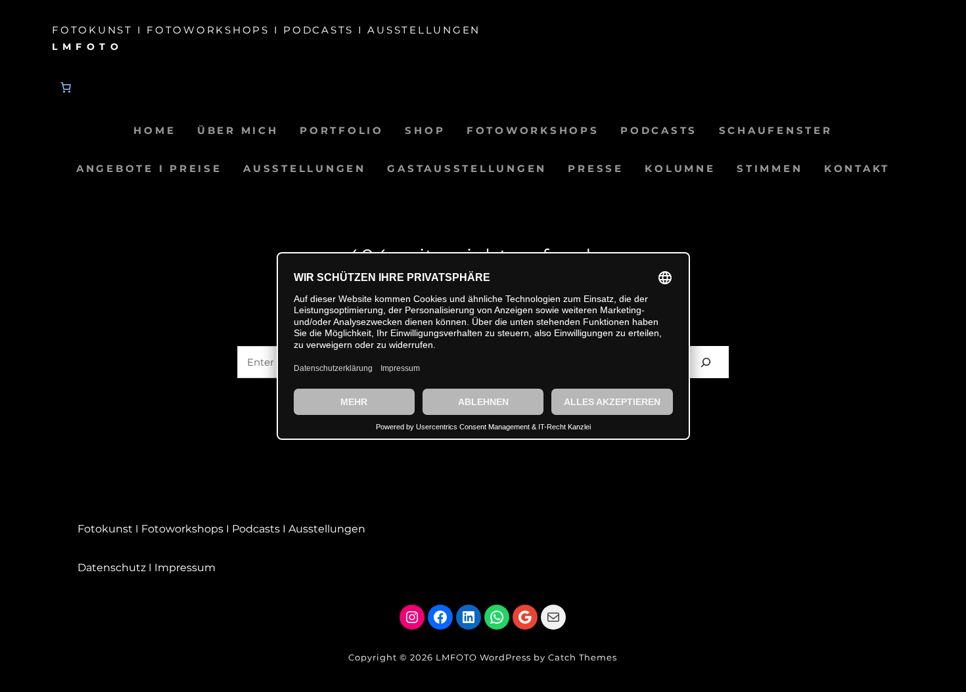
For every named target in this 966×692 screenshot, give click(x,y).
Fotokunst (105, 529)
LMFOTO (87, 47)
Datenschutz (112, 567)
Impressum (185, 567)
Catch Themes (582, 657)
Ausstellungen (326, 529)
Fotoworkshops (182, 529)
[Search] (705, 362)
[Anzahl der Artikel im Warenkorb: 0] (66, 87)
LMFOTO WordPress (483, 657)
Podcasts (256, 529)
